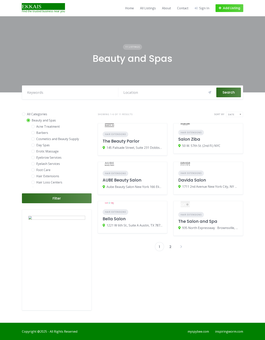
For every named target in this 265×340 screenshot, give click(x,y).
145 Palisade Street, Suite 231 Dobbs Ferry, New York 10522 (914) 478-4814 (135, 147)
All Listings (148, 8)
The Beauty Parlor (121, 141)
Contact (182, 8)
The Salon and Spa (197, 221)
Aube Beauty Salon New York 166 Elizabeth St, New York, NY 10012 (135, 187)
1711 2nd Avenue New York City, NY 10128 (210, 186)
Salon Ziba (189, 139)
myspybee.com (198, 331)
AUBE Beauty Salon (122, 180)
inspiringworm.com (229, 331)
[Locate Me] (209, 92)
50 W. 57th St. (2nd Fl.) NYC (201, 146)
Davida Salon (192, 180)
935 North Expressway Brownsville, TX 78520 (210, 228)
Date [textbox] (231, 114)
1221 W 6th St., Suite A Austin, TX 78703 (135, 225)
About (166, 8)
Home (129, 8)
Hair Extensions (115, 134)
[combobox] (234, 114)
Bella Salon (114, 219)
